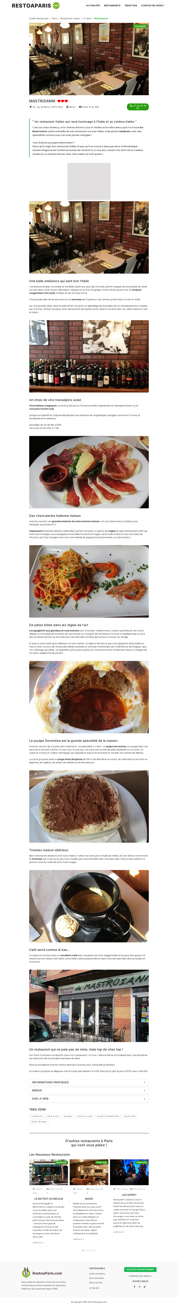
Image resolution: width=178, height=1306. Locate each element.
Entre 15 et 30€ (90, 107)
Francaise (61, 1162)
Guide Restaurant (38, 18)
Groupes (68, 1116)
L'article (38, 1243)
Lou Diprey (129, 1194)
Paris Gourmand (96, 1278)
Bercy (72, 107)
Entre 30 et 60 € (95, 1191)
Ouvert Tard (130, 1116)
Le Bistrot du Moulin (48, 1198)
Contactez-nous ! (153, 5)
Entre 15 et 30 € (55, 1191)
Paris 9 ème (37, 1191)
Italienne (140, 26)
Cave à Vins (53, 1116)
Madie (89, 1198)
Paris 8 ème (77, 1191)
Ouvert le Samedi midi (108, 1116)
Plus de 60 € (139, 1189)
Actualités (93, 5)
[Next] (152, 58)
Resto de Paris (95, 1282)
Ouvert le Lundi (84, 1116)
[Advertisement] (89, 181)
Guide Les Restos (97, 1273)
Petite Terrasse (39, 1121)
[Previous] (25, 58)
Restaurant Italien (70, 18)
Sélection (131, 5)
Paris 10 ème (122, 1189)
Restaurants (112, 5)
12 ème (87, 18)
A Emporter (37, 1116)
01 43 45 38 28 (140, 106)
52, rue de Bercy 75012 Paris (48, 107)
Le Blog (94, 1288)
